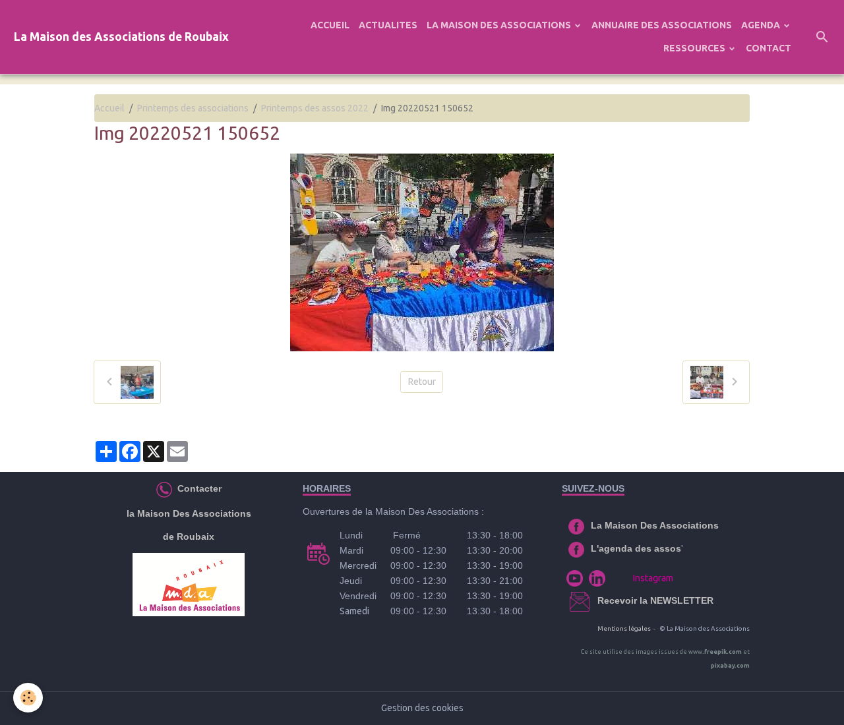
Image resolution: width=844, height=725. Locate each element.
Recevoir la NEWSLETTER (655, 600)
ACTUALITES (388, 25)
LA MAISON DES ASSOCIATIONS (500, 25)
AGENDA (761, 25)
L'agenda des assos (636, 548)
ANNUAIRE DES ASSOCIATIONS (661, 25)
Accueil (109, 108)
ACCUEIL (330, 25)
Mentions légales (624, 628)
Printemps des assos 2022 (315, 108)
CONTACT (768, 48)
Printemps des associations (193, 108)
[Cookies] (28, 697)
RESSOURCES (695, 48)
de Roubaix (188, 536)
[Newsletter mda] (596, 600)
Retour (422, 381)
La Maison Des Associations (655, 525)
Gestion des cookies (422, 708)
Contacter (198, 488)
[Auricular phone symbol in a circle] (164, 488)
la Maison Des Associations (189, 513)
